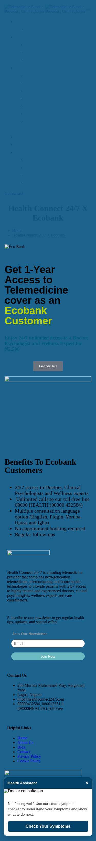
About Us (25, 742)
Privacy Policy (29, 756)
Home (22, 738)
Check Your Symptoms (48, 826)
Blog (21, 747)
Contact (23, 752)
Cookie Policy (28, 761)
